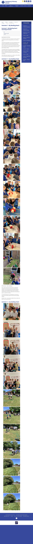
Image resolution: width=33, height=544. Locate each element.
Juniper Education (25, 514)
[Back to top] (16, 518)
